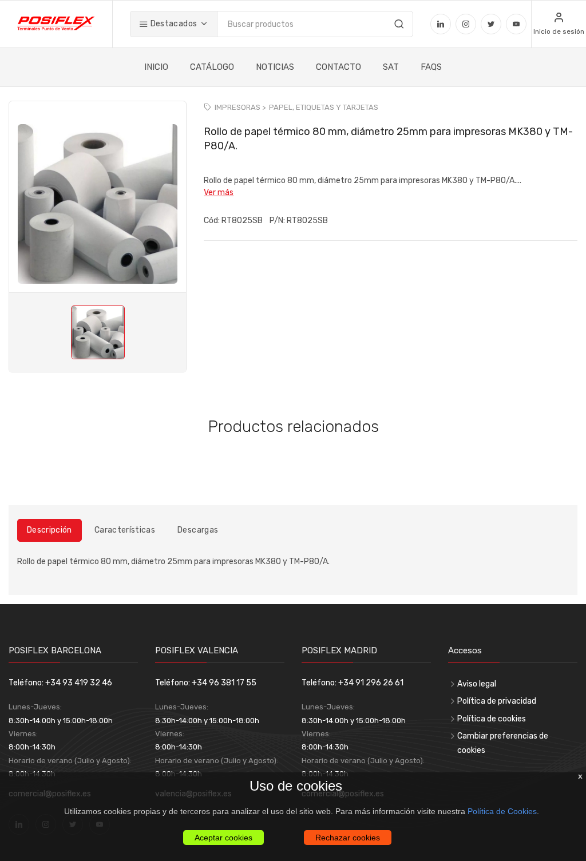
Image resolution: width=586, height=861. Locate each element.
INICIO (156, 67)
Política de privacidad (496, 701)
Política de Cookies (502, 811)
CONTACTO (338, 67)
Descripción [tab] (49, 530)
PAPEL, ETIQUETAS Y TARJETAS (323, 107)
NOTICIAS (275, 67)
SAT (391, 67)
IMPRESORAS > (240, 107)
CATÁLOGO (212, 67)
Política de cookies (491, 719)
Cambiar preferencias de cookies (502, 743)
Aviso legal (476, 684)
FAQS (431, 67)
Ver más (218, 192)
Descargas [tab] (197, 530)
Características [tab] (124, 530)
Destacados (172, 24)
